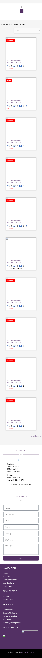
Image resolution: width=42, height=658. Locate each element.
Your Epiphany (8, 583)
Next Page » (36, 436)
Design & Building (10, 616)
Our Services (8, 610)
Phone (9, 475)
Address (10, 464)
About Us (6, 576)
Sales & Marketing (10, 613)
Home (5, 573)
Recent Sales (8, 599)
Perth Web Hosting (27, 652)
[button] (21, 11)
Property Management (12, 622)
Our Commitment (10, 580)
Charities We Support (11, 586)
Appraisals (7, 619)
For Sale (6, 596)
